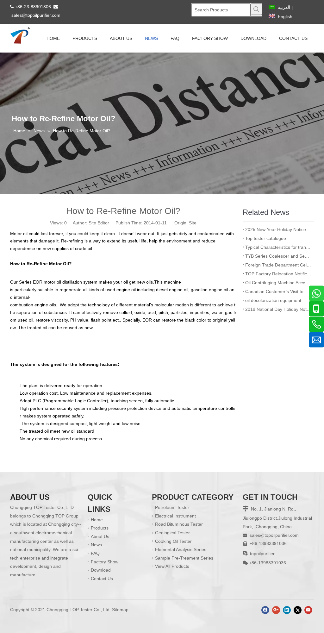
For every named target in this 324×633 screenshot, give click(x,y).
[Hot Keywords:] (256, 9)
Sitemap (120, 609)
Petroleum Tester (172, 507)
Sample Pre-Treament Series (184, 558)
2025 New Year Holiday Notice (275, 229)
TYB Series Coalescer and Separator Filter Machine (278, 256)
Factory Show (104, 561)
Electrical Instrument (175, 515)
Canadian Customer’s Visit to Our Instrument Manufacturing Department (278, 291)
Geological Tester (172, 532)
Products (100, 527)
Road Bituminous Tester (179, 524)
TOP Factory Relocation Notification (278, 273)
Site (192, 222)
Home (97, 519)
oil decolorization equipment (273, 300)
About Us (100, 536)
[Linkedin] (287, 610)
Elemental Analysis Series (180, 549)
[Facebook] (265, 610)
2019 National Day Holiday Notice (278, 309)
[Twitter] (298, 610)
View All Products (172, 566)
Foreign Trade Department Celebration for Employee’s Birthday (278, 264)
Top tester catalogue (265, 238)
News (96, 544)
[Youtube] (308, 610)
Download (101, 570)
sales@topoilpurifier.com (35, 15)
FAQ (95, 553)
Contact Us (102, 578)
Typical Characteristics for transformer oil (278, 247)
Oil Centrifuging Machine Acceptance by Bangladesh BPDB (278, 282)
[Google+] (276, 610)
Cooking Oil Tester (173, 541)
